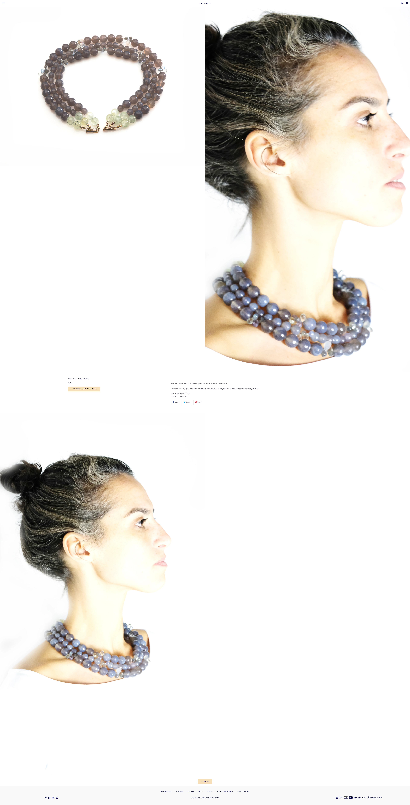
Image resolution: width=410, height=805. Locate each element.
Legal (201, 791)
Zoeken (209, 791)
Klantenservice (166, 791)
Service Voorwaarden (225, 791)
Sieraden (191, 791)
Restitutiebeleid (243, 791)
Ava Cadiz (205, 3)
